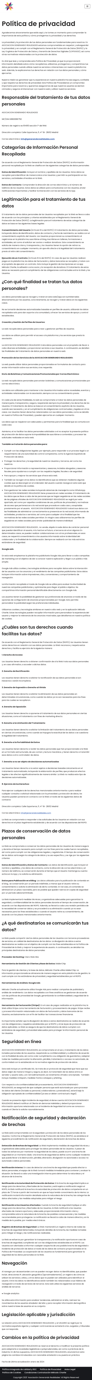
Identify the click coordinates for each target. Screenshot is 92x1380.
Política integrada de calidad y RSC (19, 1369)
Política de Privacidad (50, 1369)
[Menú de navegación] (87, 6)
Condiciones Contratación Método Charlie (45, 1372)
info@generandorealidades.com (36, 813)
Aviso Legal (70, 1369)
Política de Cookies (11, 1372)
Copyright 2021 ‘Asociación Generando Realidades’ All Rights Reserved (46, 1377)
